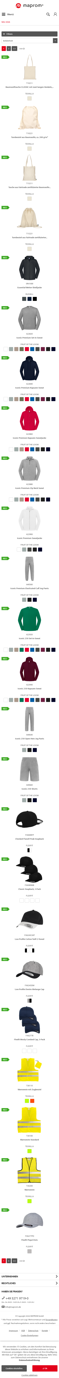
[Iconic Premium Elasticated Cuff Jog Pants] (29, 568)
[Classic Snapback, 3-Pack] (29, 869)
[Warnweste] (29, 1170)
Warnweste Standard (29, 1139)
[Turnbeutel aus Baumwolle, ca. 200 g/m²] (29, 117)
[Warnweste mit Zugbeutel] (29, 1069)
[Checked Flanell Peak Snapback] (29, 819)
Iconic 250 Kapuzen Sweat (29, 688)
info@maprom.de (13, 1307)
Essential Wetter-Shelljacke (29, 287)
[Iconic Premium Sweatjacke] (29, 518)
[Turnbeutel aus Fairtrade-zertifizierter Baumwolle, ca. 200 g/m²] (29, 217)
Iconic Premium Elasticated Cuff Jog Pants (29, 588)
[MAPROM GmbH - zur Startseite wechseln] (29, 6)
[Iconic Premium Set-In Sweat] (29, 318)
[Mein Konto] (55, 14)
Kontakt (45, 1330)
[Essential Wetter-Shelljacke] (29, 267)
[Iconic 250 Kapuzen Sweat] (29, 669)
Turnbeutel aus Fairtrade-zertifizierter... (29, 237)
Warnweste (29, 1189)
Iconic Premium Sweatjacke (29, 538)
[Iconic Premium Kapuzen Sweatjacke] (29, 418)
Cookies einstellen (14, 1368)
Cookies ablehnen (29, 1375)
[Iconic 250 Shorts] (29, 769)
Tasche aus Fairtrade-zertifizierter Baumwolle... (29, 187)
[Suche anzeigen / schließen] (48, 14)
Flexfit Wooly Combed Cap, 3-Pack (29, 1039)
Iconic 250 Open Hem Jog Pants (29, 738)
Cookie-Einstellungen (29, 1335)
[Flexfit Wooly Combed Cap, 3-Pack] (29, 1019)
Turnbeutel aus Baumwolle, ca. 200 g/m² (29, 137)
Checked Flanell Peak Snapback (29, 838)
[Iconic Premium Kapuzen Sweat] (29, 368)
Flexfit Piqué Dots (29, 1240)
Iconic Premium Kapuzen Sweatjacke (29, 438)
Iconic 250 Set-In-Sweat (29, 638)
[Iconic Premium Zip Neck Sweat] (29, 468)
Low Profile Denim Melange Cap (29, 989)
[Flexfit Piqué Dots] (29, 1220)
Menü (10, 14)
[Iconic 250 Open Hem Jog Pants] (29, 719)
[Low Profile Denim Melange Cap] (29, 969)
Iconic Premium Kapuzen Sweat (29, 387)
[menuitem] (7, 14)
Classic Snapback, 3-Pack (29, 889)
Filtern (9, 34)
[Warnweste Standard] (29, 1120)
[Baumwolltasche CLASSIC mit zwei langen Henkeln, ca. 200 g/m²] (29, 67)
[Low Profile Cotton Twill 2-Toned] (29, 919)
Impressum (13, 1330)
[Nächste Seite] (9, 48)
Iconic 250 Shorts (30, 788)
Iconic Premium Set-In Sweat (29, 337)
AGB (23, 1330)
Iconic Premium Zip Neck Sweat (29, 488)
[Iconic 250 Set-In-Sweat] (29, 618)
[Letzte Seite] (14, 48)
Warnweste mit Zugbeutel (29, 1089)
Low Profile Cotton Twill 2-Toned (29, 939)
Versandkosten (51, 1319)
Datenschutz (33, 1330)
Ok (45, 1368)
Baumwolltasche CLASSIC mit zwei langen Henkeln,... (30, 87)
